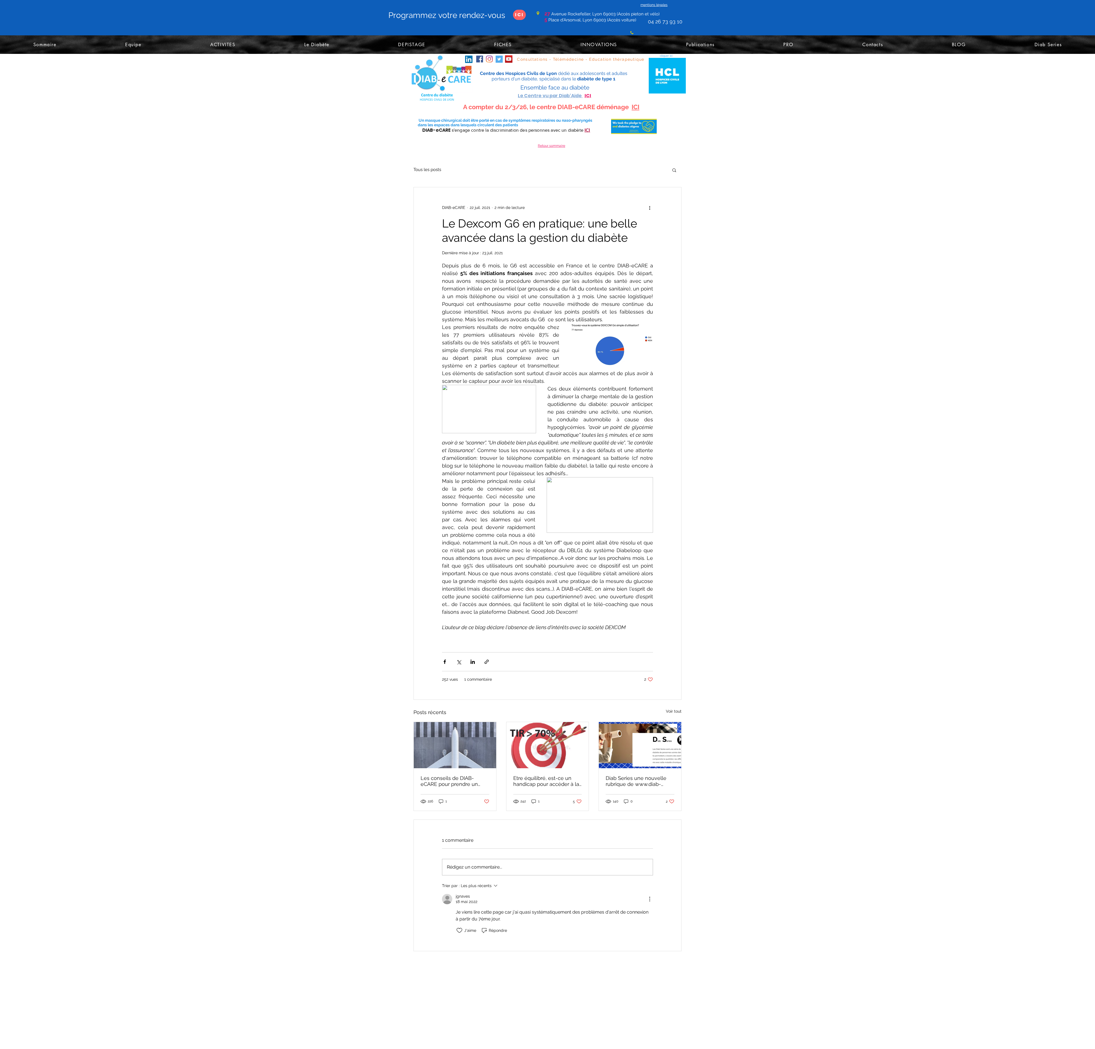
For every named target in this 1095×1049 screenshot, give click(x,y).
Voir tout (674, 711)
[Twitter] (499, 59)
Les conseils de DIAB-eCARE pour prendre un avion (449, 781)
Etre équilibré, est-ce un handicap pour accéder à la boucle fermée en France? (546, 781)
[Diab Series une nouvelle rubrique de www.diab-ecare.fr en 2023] (640, 745)
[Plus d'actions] (649, 207)
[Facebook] (479, 59)
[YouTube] (508, 59)
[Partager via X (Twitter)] (458, 661)
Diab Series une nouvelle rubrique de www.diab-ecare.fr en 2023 (636, 781)
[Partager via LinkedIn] (472, 661)
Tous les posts (427, 169)
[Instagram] (489, 59)
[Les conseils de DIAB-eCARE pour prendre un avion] (455, 745)
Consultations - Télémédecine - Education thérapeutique (580, 59)
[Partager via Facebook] (444, 661)
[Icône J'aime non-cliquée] (459, 930)
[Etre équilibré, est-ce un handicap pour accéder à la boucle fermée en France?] (547, 745)
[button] (674, 170)
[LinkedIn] (469, 59)
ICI (635, 107)
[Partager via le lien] (486, 661)
